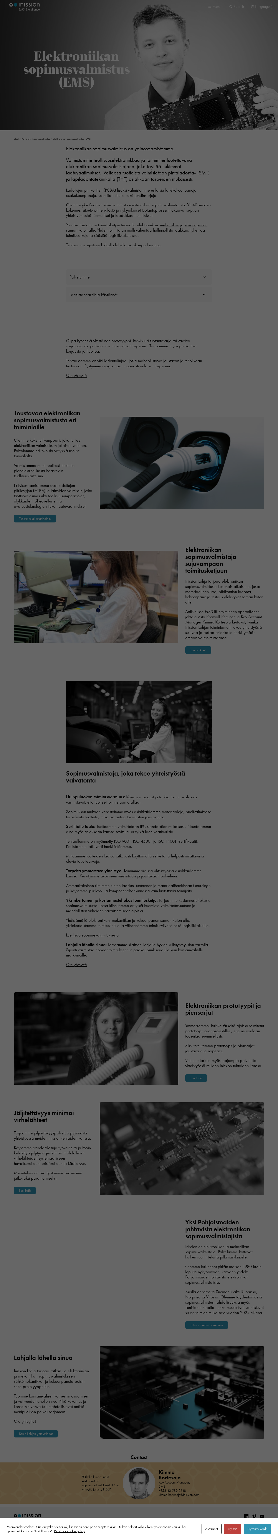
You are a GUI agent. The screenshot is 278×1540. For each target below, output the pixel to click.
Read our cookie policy (69, 1531)
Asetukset (211, 1529)
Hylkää (232, 1529)
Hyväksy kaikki (257, 1529)
